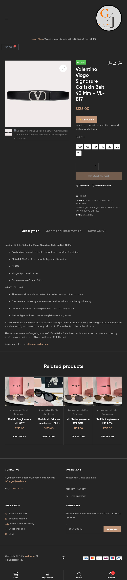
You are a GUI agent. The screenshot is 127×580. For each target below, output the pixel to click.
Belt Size (80, 137)
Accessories (94, 200)
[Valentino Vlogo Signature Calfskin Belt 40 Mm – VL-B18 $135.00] (119, 63)
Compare (84, 185)
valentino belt (104, 207)
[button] (63, 68)
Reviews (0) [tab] (97, 231)
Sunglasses (19, 414)
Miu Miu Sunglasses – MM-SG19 (19, 421)
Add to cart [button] (19, 436)
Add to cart (101, 176)
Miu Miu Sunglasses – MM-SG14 (107, 421)
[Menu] (13, 18)
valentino (91, 207)
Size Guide (88, 119)
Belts (104, 200)
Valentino (81, 203)
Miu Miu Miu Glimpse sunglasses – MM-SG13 (49, 421)
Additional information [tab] (64, 231)
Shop (40, 39)
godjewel (29, 555)
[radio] (79, 146)
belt (83, 207)
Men (110, 200)
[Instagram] (63, 558)
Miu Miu (25, 410)
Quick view (27, 393)
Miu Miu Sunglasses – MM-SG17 (78, 421)
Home (33, 39)
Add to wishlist (103, 185)
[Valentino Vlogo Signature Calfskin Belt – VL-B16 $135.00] (110, 63)
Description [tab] (31, 231)
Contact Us (17, 488)
